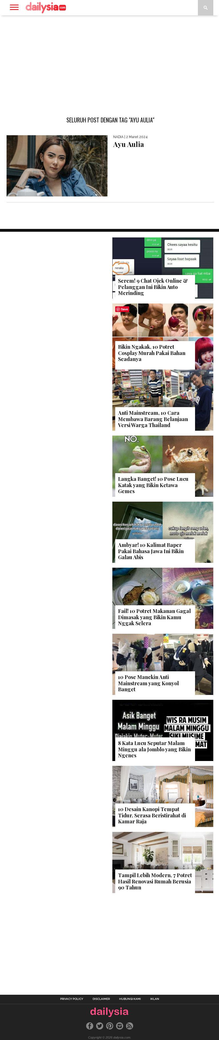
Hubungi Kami (130, 999)
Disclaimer (101, 999)
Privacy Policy (71, 999)
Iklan (154, 999)
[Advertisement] (109, 61)
